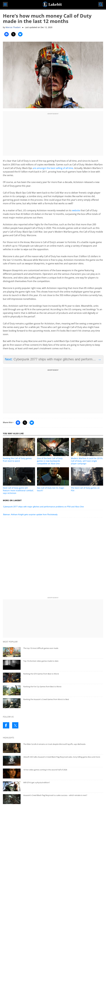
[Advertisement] (53, 134)
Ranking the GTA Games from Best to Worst (41, 673)
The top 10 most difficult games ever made (40, 648)
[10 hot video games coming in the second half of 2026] (12, 773)
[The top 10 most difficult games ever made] (12, 652)
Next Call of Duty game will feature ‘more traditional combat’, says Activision (18, 490)
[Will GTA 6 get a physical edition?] (12, 786)
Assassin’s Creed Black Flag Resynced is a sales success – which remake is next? (55, 795)
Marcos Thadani (13, 27)
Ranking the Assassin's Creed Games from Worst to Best (46, 699)
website (76, 210)
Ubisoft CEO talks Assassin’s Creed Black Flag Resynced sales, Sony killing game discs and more (61, 757)
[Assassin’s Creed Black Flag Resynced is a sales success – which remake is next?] (12, 799)
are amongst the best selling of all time (53, 168)
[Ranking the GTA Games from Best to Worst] (12, 678)
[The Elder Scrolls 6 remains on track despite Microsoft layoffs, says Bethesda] (12, 748)
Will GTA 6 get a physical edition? (36, 782)
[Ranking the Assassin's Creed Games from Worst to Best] (12, 703)
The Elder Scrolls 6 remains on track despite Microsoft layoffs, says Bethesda (54, 744)
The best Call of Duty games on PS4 (85, 489)
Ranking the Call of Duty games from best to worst (17, 459)
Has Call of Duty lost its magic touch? (50, 489)
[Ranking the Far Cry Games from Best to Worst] (12, 690)
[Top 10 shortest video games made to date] (12, 665)
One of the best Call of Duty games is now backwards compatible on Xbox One (50, 461)
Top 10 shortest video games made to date (40, 661)
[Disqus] (53, 558)
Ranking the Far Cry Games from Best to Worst (42, 686)
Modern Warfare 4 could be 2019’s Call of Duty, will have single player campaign (87, 461)
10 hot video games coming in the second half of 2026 (45, 769)
